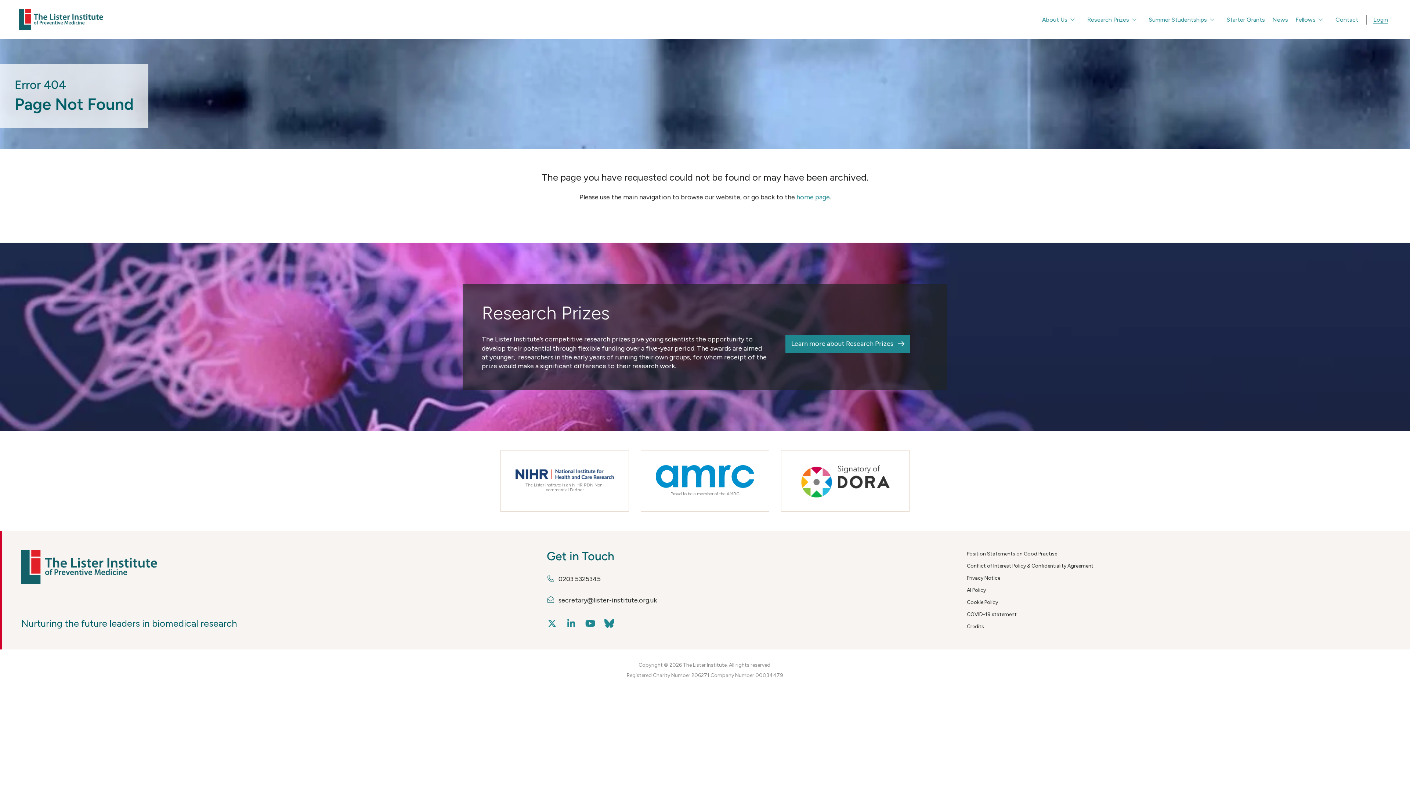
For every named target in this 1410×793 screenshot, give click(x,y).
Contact (1346, 19)
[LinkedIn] (571, 623)
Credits (975, 626)
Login (1380, 19)
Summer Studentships (1178, 19)
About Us (1054, 19)
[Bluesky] (609, 623)
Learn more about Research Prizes (842, 344)
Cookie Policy (982, 602)
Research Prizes (1108, 19)
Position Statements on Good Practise (1012, 554)
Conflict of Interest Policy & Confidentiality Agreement (1030, 566)
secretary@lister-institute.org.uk (607, 600)
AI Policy (976, 590)
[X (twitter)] (552, 623)
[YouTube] (590, 623)
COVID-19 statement (992, 614)
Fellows (1305, 19)
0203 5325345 (579, 579)
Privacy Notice (983, 578)
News (1280, 19)
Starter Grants (1246, 19)
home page (813, 197)
